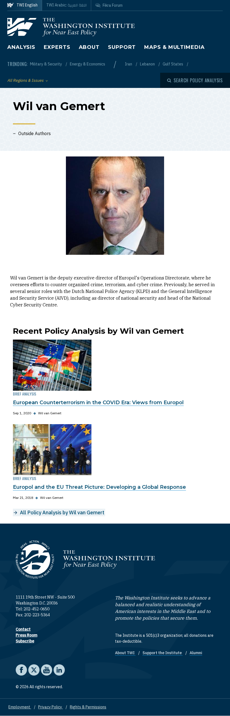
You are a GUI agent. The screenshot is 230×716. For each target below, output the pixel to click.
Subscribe (25, 641)
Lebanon (148, 64)
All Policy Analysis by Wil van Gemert (62, 512)
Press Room (26, 635)
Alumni (196, 652)
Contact (23, 629)
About (89, 47)
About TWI (125, 652)
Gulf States (173, 64)
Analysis (21, 47)
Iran (129, 64)
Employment (19, 707)
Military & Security (46, 64)
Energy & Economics (87, 64)
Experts (57, 47)
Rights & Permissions (88, 707)
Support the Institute (162, 652)
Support (122, 47)
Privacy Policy (50, 707)
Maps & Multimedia (174, 47)
